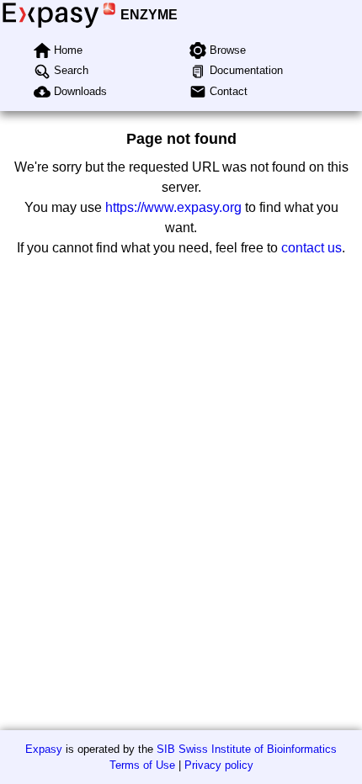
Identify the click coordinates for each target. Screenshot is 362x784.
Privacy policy (218, 765)
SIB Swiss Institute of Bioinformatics (247, 749)
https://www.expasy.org (173, 207)
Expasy (43, 749)
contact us (311, 248)
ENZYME (149, 15)
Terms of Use (142, 765)
